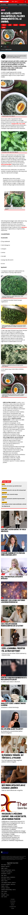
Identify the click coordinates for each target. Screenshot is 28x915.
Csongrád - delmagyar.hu (6, 871)
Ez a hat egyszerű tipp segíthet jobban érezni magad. (12, 761)
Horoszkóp (3, 4)
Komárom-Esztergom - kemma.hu (8, 884)
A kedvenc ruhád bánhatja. (10, 707)
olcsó (3, 27)
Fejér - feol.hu (4, 875)
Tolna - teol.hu (4, 891)
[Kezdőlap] (4, 1)
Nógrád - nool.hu (4, 886)
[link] (2, 527)
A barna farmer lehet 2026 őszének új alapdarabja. (14, 654)
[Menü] (25, 1)
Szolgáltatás (13, 906)
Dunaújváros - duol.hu (5, 873)
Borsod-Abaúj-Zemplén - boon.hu (8, 870)
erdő (10, 25)
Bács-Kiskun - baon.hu (6, 864)
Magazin (13, 903)
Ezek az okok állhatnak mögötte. (12, 790)
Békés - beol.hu (4, 868)
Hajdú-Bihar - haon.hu (5, 879)
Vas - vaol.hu (4, 893)
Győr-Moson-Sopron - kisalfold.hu (8, 877)
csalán (15, 25)
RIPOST (2, 7)
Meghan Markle (22, 4)
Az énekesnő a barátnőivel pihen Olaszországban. (11, 732)
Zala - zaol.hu (4, 896)
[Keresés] (22, 2)
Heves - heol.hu (4, 880)
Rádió (12, 908)
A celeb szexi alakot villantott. (10, 681)
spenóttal (24, 227)
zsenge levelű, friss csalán (18, 123)
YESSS (6, 7)
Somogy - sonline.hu (5, 887)
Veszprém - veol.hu (5, 895)
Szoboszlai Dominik (12, 4)
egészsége (22, 25)
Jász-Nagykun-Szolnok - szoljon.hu (8, 882)
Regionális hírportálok (12, 863)
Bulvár (13, 904)
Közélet (13, 899)
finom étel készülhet (6, 164)
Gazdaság (12, 901)
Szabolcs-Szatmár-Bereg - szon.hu (8, 889)
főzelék (4, 25)
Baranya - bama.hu (5, 866)
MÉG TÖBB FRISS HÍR (6, 506)
